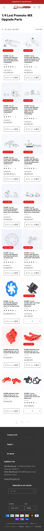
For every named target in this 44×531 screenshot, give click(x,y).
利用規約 (21, 526)
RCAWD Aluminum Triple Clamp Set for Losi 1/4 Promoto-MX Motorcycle (11, 395)
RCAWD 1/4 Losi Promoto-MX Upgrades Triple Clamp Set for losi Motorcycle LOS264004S (32, 255)
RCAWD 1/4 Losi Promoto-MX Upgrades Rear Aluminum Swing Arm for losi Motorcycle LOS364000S (11, 59)
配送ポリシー (29, 526)
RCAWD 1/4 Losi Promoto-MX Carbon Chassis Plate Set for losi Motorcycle (32, 396)
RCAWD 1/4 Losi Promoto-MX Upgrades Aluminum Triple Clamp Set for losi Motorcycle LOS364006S (31, 161)
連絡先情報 (38, 526)
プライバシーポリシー (11, 526)
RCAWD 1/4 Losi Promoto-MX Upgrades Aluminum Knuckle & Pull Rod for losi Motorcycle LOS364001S (32, 59)
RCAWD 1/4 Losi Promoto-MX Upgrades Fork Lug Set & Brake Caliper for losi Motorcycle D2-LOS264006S (31, 110)
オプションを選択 (11, 77)
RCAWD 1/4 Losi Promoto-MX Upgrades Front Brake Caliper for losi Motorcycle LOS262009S (11, 109)
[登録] (33, 491)
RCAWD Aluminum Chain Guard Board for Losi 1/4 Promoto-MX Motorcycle (11, 351)
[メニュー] (4, 7)
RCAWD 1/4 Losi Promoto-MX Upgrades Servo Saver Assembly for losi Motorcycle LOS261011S (12, 161)
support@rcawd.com (12, 479)
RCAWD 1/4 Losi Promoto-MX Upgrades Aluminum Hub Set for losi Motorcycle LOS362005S (32, 210)
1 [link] (16, 422)
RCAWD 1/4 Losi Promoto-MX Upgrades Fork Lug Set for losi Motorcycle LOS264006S (11, 210)
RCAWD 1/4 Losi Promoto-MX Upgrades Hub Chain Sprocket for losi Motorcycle (11, 255)
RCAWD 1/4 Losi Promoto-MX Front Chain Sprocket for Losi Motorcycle (32, 304)
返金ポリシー (33, 523)
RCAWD (13, 523)
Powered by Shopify (22, 523)
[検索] (34, 7)
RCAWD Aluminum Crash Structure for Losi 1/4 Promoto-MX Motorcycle (32, 351)
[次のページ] (27, 422)
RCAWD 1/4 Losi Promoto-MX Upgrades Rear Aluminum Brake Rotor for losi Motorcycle (11, 304)
